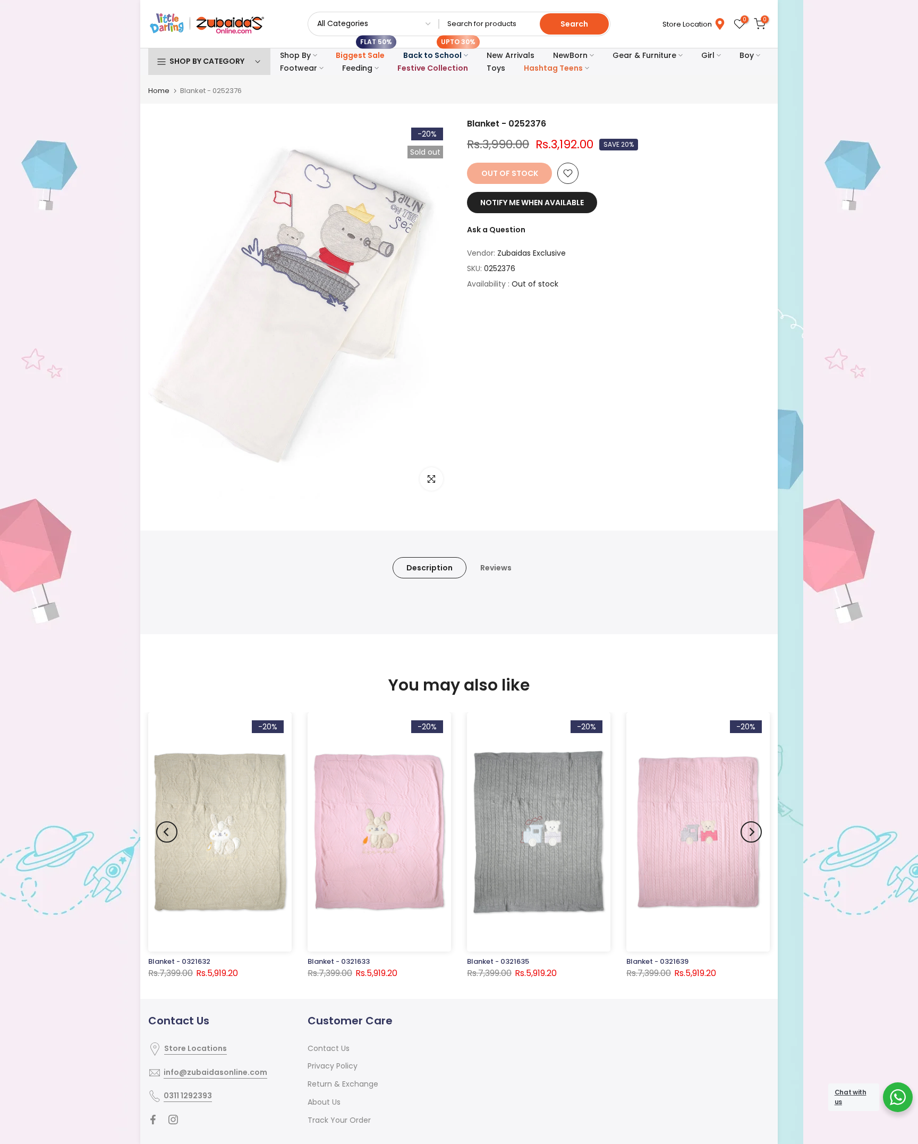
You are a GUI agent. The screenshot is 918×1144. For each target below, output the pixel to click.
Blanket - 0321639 (657, 961)
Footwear (298, 68)
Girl (708, 55)
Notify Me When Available (532, 202)
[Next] (751, 832)
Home (158, 91)
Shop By (295, 55)
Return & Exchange (343, 1084)
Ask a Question (496, 229)
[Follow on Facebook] (153, 1119)
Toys (496, 68)
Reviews (496, 567)
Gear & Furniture (644, 55)
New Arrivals (510, 55)
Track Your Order (339, 1120)
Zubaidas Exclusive (531, 253)
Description (429, 567)
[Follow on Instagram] (173, 1119)
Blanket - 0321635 (498, 961)
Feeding (357, 68)
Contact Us (329, 1048)
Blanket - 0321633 (339, 961)
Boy (747, 55)
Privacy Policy (333, 1066)
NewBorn (570, 55)
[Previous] (166, 832)
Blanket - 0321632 (179, 961)
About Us (324, 1102)
